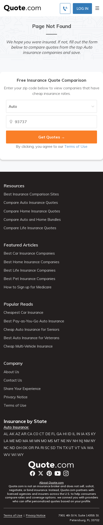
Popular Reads (18, 304)
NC (6, 448)
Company (13, 363)
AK (11, 434)
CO (35, 434)
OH (19, 448)
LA (6, 441)
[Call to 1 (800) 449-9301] (65, 8)
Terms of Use (75, 146)
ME (12, 441)
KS (88, 434)
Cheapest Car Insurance (23, 312)
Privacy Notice (16, 397)
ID (69, 434)
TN (59, 448)
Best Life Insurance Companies (30, 270)
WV (7, 455)
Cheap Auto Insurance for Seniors (31, 329)
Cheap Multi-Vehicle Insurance (28, 346)
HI (65, 434)
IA (83, 434)
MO (44, 441)
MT (57, 441)
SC (47, 448)
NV (69, 441)
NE (63, 441)
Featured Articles (21, 245)
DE (47, 434)
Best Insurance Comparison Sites (31, 194)
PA (37, 448)
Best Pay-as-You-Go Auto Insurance (34, 321)
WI (13, 455)
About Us (11, 372)
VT (77, 448)
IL (73, 434)
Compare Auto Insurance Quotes (31, 202)
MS (50, 441)
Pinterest (49, 473)
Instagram (66, 473)
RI (42, 448)
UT (71, 448)
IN (78, 434)
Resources (14, 185)
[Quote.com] (20, 7)
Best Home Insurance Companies (31, 262)
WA (90, 448)
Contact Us (13, 380)
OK (25, 448)
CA (29, 434)
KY (93, 434)
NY (93, 441)
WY (20, 455)
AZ (17, 434)
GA (59, 434)
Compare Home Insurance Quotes (32, 211)
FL (53, 434)
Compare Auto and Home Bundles (32, 219)
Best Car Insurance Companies (29, 253)
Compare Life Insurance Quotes (30, 228)
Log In (82, 8)
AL (6, 434)
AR (23, 434)
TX (65, 448)
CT (41, 434)
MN (37, 441)
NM (87, 441)
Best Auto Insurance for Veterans (31, 338)
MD (19, 441)
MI (31, 441)
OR (31, 448)
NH (75, 441)
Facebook (32, 473)
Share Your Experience (22, 389)
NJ (81, 441)
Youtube (58, 473)
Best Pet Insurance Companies (29, 279)
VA (83, 448)
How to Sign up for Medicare (28, 287)
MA (25, 441)
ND (12, 448)
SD (53, 448)
